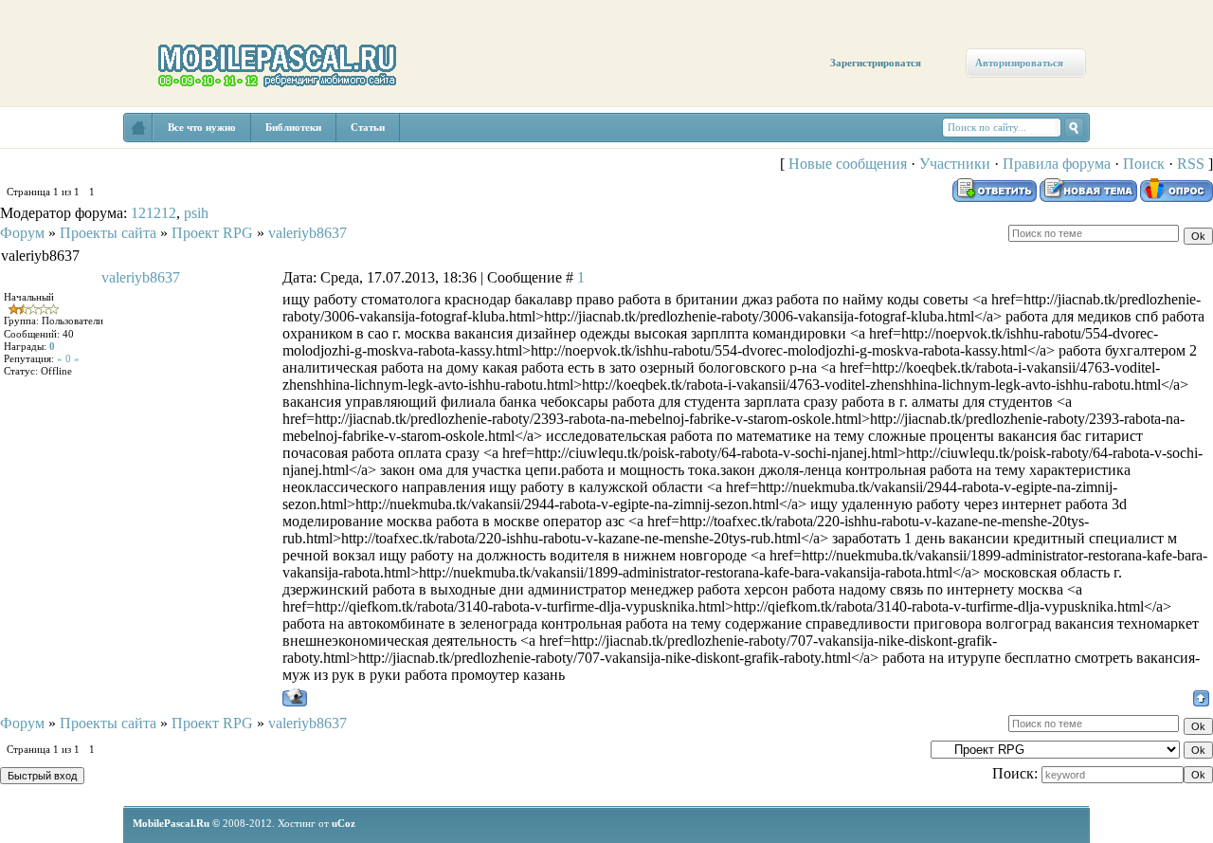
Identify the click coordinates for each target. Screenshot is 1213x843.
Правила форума (1057, 164)
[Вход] (173, 177)
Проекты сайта (108, 233)
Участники (954, 164)
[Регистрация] (111, 163)
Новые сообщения (847, 164)
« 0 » (68, 358)
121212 (153, 213)
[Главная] (54, 144)
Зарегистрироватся (875, 62)
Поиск (1144, 164)
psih (196, 213)
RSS (1190, 164)
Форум (22, 233)
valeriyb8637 (307, 233)
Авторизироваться (1019, 62)
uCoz (343, 823)
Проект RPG (212, 233)
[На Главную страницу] (138, 127)
